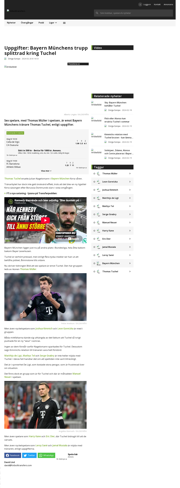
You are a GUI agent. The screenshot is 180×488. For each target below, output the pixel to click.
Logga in (147, 4)
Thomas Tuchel (12, 178)
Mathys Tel (29, 355)
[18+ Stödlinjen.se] (81, 164)
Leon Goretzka (65, 328)
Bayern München (60, 178)
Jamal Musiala (59, 445)
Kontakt (157, 4)
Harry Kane (35, 436)
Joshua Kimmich (44, 328)
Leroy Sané (41, 445)
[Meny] (64, 22)
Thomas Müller (28, 269)
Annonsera (168, 4)
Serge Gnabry (47, 355)
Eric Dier (50, 436)
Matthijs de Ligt (13, 355)
